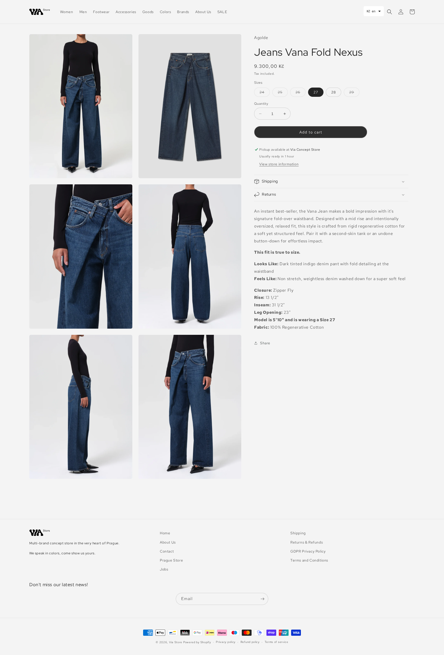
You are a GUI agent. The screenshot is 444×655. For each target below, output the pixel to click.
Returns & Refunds (306, 542)
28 (333, 92)
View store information (279, 164)
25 (283, 93)
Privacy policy (225, 642)
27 (315, 92)
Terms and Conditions (309, 560)
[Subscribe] (262, 599)
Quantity (261, 103)
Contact (167, 551)
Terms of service (276, 642)
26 (300, 93)
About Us (168, 542)
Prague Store (171, 560)
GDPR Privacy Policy (308, 551)
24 (265, 93)
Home (165, 533)
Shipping (298, 533)
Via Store (175, 642)
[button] (389, 11)
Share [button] (265, 342)
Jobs (164, 569)
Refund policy (250, 642)
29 (354, 93)
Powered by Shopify (197, 642)
